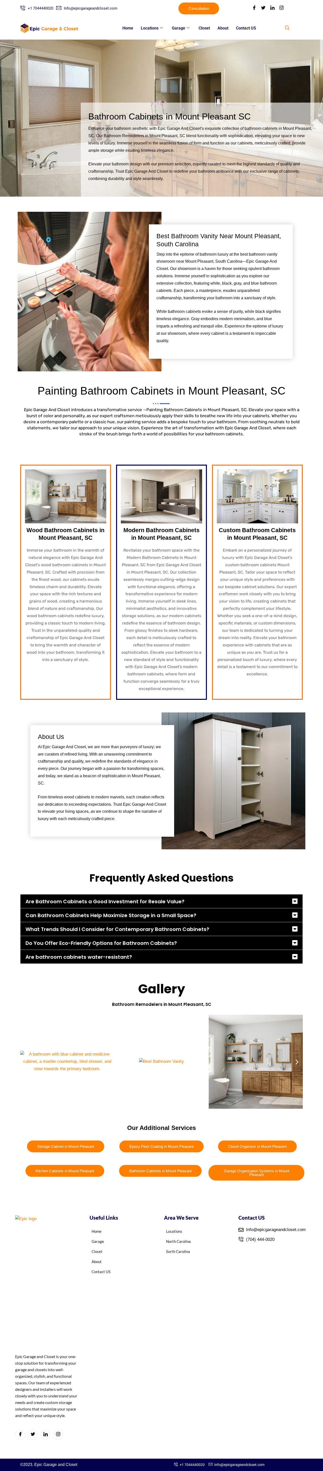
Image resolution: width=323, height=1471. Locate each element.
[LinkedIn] (272, 8)
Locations (149, 28)
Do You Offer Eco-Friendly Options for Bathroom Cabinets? (101, 943)
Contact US (246, 28)
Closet (204, 28)
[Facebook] (254, 8)
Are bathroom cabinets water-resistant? (78, 956)
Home (127, 28)
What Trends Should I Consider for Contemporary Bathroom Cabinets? (117, 929)
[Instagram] (281, 8)
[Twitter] (263, 8)
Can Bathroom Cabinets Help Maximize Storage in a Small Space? (110, 915)
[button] (287, 28)
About (223, 28)
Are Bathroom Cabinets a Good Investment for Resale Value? (104, 901)
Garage (178, 28)
